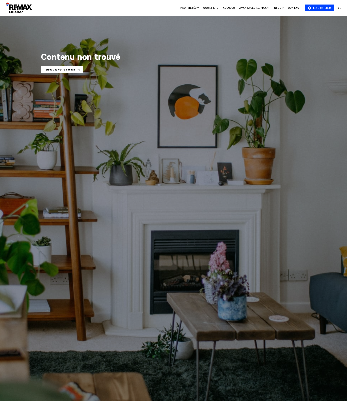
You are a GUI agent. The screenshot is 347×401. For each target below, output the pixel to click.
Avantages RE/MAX (253, 7)
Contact (294, 7)
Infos (277, 7)
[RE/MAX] (19, 8)
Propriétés (188, 7)
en (339, 7)
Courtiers (210, 7)
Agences (229, 7)
